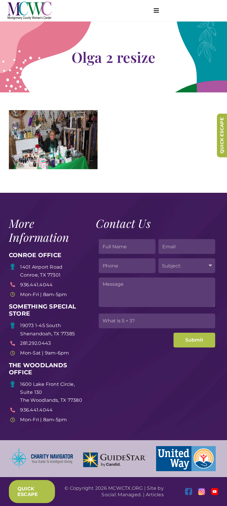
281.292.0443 (35, 343)
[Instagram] (201, 491)
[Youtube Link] (214, 491)
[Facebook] (188, 491)
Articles (155, 494)
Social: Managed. (121, 494)
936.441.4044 (36, 285)
